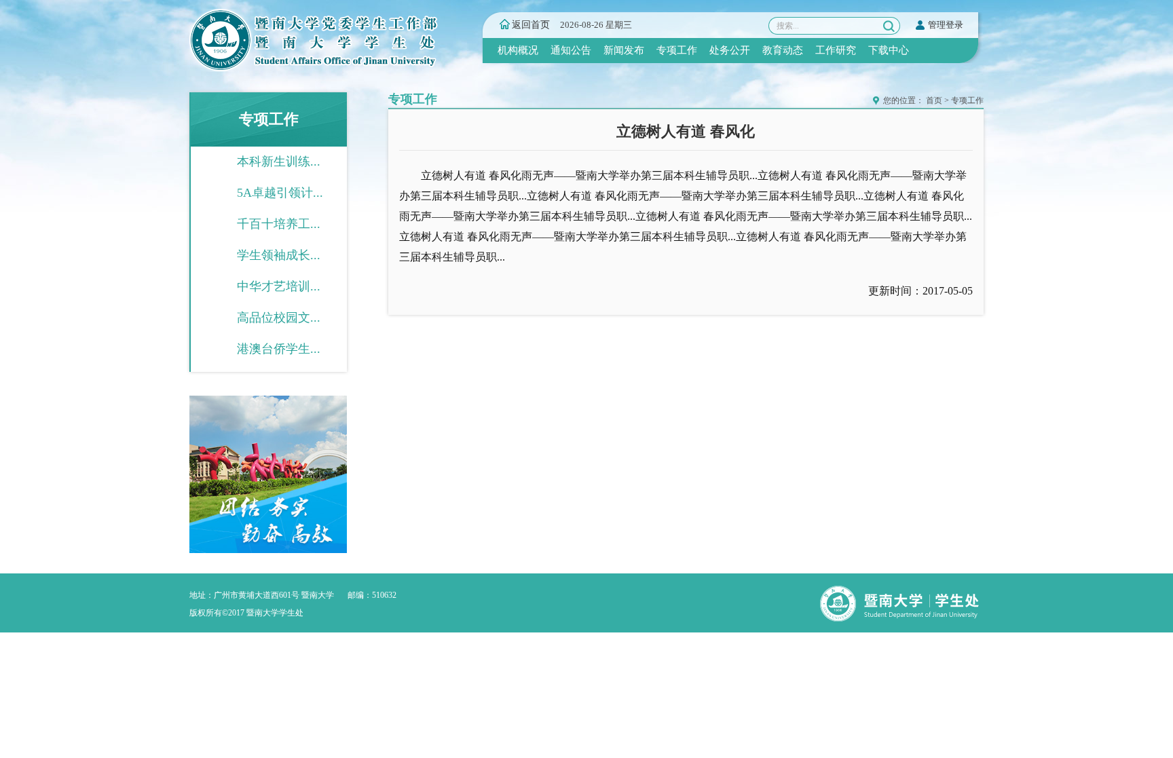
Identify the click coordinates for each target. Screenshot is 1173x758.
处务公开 (729, 50)
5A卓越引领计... (280, 193)
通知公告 (571, 50)
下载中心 (888, 50)
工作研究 (835, 50)
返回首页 (531, 25)
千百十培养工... (278, 224)
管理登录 (945, 25)
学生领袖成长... (278, 255)
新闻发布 (623, 50)
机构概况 (518, 50)
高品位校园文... (278, 317)
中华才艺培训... (278, 286)
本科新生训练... (278, 161)
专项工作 (676, 50)
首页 (934, 100)
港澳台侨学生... (278, 349)
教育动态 (782, 50)
